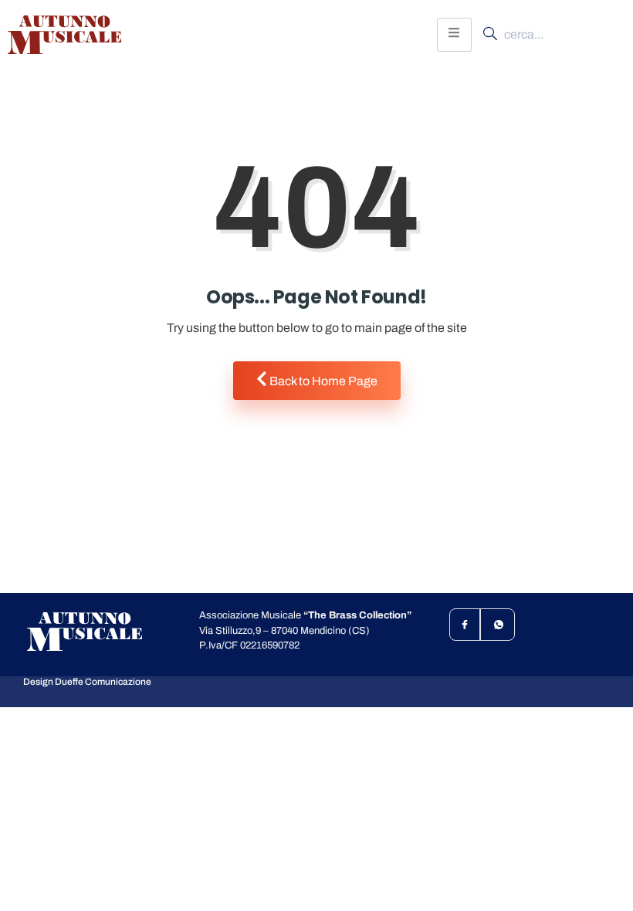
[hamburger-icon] (454, 35)
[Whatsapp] (498, 624)
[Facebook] (465, 624)
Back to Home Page (322, 381)
